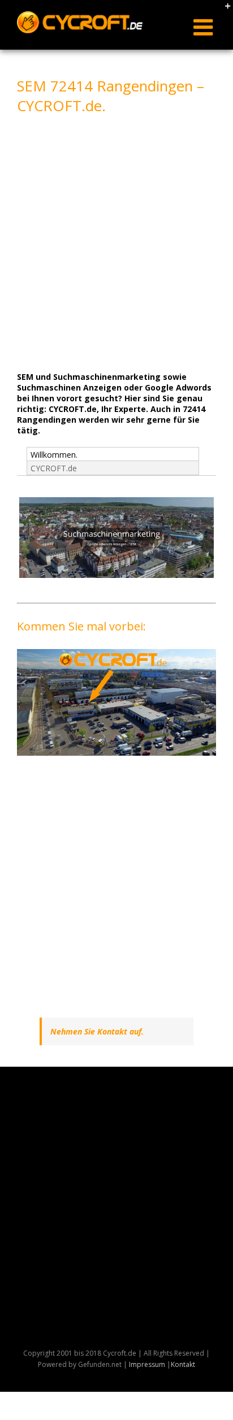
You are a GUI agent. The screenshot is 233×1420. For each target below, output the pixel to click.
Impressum (147, 1364)
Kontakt (183, 1364)
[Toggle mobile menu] (204, 27)
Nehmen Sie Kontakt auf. (97, 1031)
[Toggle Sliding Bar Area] (223, 10)
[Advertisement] (116, 241)
